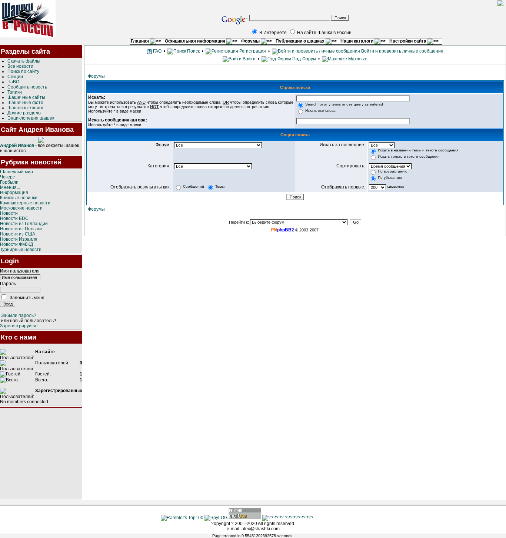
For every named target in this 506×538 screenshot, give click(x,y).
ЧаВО (13, 81)
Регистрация (252, 51)
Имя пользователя (20, 271)
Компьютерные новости (25, 202)
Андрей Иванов (17, 145)
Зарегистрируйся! (18, 325)
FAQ (157, 51)
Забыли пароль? (18, 315)
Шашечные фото (25, 102)
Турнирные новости (20, 249)
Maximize (357, 58)
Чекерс (7, 177)
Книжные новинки (18, 197)
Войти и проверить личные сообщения (401, 51)
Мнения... (10, 187)
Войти (249, 58)
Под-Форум (303, 58)
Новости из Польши (21, 228)
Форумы (251, 41)
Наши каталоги (357, 41)
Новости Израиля (18, 239)
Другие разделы (24, 113)
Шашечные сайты (26, 97)
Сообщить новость (27, 87)
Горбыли (9, 182)
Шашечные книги (25, 107)
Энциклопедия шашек (30, 118)
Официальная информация (195, 41)
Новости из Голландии (24, 223)
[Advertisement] (41, 452)
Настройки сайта (408, 41)
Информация (14, 192)
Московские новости (21, 208)
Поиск (193, 51)
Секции (15, 76)
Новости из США (17, 234)
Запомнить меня (27, 297)
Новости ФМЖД (16, 244)
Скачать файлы (23, 61)
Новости (9, 213)
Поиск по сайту (23, 71)
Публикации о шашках (301, 41)
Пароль (8, 283)
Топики (14, 92)
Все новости (20, 66)
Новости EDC (14, 218)
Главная (140, 41)
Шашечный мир (16, 171)
